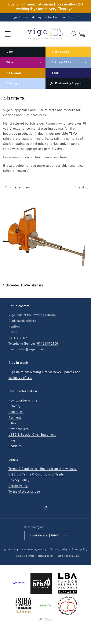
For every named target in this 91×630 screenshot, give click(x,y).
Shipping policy (59, 549)
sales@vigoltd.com (32, 349)
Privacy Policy (18, 480)
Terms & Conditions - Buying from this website (42, 469)
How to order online (22, 400)
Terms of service (25, 555)
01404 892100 (47, 343)
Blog (11, 440)
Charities (15, 446)
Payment (14, 417)
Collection (15, 412)
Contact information (68, 555)
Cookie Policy (18, 486)
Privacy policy (79, 549)
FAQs (12, 423)
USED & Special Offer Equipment (32, 435)
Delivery (14, 406)
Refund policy (46, 555)
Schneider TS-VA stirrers (23, 285)
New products (18, 429)
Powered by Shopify (35, 549)
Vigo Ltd (19, 549)
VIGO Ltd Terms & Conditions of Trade (36, 474)
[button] (7, 34)
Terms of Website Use (24, 491)
